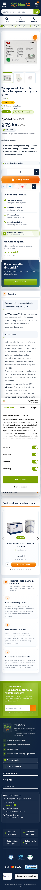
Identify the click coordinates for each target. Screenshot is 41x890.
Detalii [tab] (22, 408)
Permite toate (20, 479)
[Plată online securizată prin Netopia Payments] (12, 866)
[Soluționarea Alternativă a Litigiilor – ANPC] (7, 876)
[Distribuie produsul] (34, 186)
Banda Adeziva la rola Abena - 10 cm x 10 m (20, 545)
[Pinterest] (16, 186)
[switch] (35, 454)
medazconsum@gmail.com (16, 811)
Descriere (12, 294)
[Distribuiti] (3, 186)
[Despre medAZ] (11, 857)
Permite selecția (20, 487)
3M (7, 98)
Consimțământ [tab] (8, 408)
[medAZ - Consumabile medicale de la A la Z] (20, 5)
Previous (3, 538)
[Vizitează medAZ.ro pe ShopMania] (31, 866)
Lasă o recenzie (8, 102)
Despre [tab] (34, 408)
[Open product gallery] (35, 37)
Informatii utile (10, 492)
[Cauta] (36, 11)
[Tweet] (10, 186)
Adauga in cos (22, 179)
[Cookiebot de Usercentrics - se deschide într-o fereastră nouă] (28, 401)
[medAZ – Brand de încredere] (20, 857)
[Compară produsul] (28, 186)
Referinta (7, 106)
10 (31, 571)
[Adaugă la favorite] (22, 186)
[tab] (20, 294)
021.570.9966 (11, 252)
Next (38, 538)
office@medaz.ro (12, 809)
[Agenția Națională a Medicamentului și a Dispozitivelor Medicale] (30, 857)
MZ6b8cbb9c (21, 550)
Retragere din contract (26, 876)
